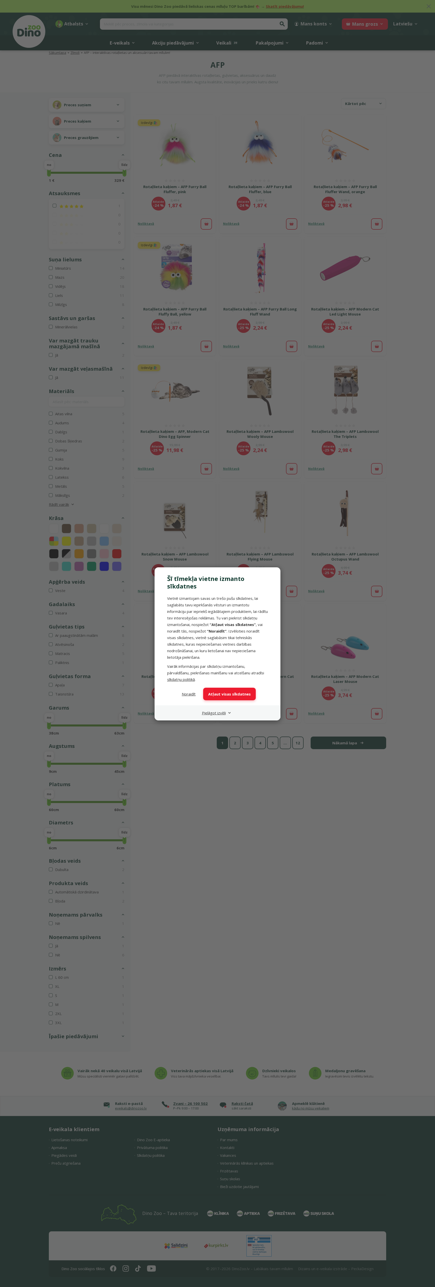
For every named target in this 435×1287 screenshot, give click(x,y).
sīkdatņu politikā (181, 679)
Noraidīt (189, 694)
